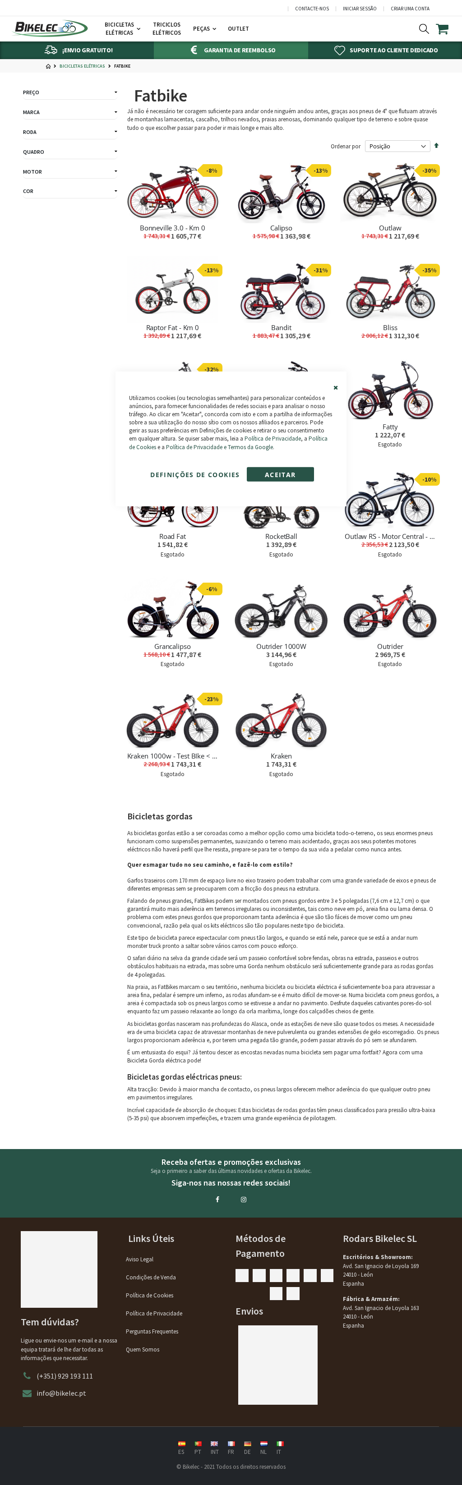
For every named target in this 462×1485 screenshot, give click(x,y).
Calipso (281, 227)
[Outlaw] (390, 190)
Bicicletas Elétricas (82, 66)
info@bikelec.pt (61, 1393)
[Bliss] (390, 289)
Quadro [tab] (33, 151)
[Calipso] (281, 190)
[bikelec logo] (49, 28)
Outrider (390, 646)
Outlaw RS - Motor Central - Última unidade (390, 536)
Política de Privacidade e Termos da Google (219, 447)
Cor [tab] (28, 191)
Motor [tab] (32, 171)
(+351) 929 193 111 (65, 1375)
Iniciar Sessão (360, 8)
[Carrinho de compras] (448, 29)
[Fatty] (390, 388)
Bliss (390, 327)
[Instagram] (243, 1199)
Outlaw (390, 227)
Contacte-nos (312, 8)
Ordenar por (345, 146)
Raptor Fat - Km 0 (172, 327)
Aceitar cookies (280, 476)
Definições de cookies (195, 474)
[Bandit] (281, 289)
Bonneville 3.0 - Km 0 (172, 227)
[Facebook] (217, 1199)
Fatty (390, 426)
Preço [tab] (31, 92)
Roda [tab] (30, 132)
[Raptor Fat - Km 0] (172, 289)
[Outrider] (390, 608)
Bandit (281, 327)
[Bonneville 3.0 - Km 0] (172, 190)
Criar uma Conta (410, 8)
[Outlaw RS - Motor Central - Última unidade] (390, 498)
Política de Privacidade (273, 438)
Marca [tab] (31, 112)
